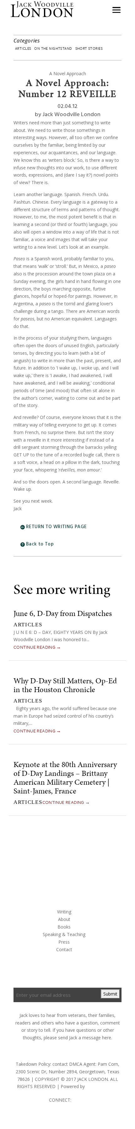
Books (64, 927)
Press (64, 942)
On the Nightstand (53, 48)
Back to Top (40, 544)
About (64, 919)
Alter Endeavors (102, 1086)
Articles (23, 48)
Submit (110, 994)
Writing (64, 912)
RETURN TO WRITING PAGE (56, 527)
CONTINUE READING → (37, 647)
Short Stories (89, 48)
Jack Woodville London (71, 114)
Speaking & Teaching (64, 934)
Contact (64, 949)
